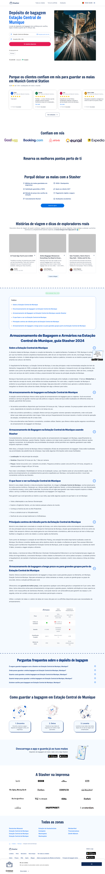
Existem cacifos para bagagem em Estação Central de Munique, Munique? (34, 682)
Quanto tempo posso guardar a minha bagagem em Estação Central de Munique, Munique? (40, 678)
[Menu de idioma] (83, 2)
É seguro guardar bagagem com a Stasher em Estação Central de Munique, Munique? (38, 666)
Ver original (18, 106)
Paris (17, 853)
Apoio (26, 858)
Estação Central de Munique (18, 831)
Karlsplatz (42, 831)
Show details (23, 871)
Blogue (33, 858)
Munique (12, 53)
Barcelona (23, 853)
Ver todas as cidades (43, 853)
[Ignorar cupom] (103, 351)
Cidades (14, 843)
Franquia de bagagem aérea (70, 858)
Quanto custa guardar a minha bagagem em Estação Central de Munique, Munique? (38, 674)
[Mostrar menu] (94, 2)
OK (91, 864)
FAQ (22, 858)
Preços (16, 858)
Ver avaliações (51, 114)
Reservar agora (52, 205)
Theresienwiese (73, 831)
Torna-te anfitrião (52, 3)
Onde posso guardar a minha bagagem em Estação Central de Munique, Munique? (37, 670)
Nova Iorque (32, 853)
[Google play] (53, 756)
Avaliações (63, 3)
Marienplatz (43, 833)
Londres (11, 853)
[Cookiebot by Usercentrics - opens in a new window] (9, 871)
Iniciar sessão (88, 3)
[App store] (63, 756)
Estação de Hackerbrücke (47, 828)
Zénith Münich (73, 833)
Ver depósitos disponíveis (30, 44)
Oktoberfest (72, 828)
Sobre (10, 858)
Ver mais (37, 104)
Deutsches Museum (16, 828)
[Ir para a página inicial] (14, 3)
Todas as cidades (40, 3)
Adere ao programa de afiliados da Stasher (48, 858)
